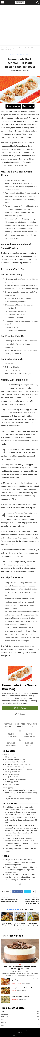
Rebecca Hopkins (16, 70)
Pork (28, 55)
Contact (34, 1030)
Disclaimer (18, 1030)
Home (2, 48)
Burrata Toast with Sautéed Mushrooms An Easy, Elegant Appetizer (20, 924)
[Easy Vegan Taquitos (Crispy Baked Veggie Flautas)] (7, 916)
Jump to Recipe (14, 106)
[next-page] (21, 930)
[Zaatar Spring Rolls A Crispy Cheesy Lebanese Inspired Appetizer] (33, 916)
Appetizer (14, 48)
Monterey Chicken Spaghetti (20, 996)
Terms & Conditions (9, 1030)
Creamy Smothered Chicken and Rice (23, 988)
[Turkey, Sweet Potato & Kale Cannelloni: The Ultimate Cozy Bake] (5, 981)
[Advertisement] (20, 26)
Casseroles (15, 999)
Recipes (8, 48)
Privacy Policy (26, 1030)
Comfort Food (16, 983)
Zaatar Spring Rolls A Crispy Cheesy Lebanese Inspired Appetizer (33, 925)
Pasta (2, 1019)
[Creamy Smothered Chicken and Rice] (5, 990)
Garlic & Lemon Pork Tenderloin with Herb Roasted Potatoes (31, 901)
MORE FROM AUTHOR (26, 909)
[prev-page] (19, 930)
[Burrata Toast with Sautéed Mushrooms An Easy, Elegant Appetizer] (20, 916)
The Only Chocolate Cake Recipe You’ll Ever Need (9, 900)
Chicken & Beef (5, 1017)
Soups (2, 1025)
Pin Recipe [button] (21, 714)
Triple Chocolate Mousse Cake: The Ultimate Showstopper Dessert (20, 967)
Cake (20, 964)
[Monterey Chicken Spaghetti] (5, 999)
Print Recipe (29, 106)
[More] (34, 891)
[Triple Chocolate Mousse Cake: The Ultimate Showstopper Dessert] (20, 951)
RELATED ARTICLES (13, 909)
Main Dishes (4, 1014)
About (20, 1032)
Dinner (14, 990)
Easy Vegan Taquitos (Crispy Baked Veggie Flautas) (7, 924)
